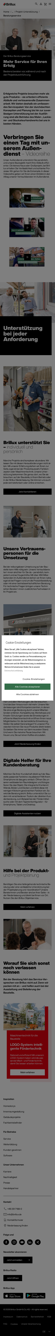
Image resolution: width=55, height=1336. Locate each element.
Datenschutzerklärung (14, 670)
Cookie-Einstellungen (34, 679)
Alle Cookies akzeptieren (27, 686)
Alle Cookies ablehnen (27, 694)
